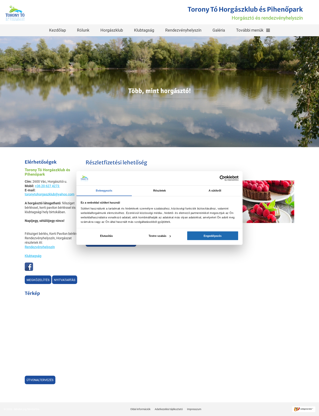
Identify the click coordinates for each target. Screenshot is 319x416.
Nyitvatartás (64, 280)
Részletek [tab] (159, 190)
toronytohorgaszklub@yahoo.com (49, 194)
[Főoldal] (15, 13)
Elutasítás (106, 235)
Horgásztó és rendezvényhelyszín (245, 13)
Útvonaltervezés (40, 380)
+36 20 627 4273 (47, 186)
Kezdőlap (57, 30)
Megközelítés (38, 280)
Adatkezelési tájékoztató (169, 409)
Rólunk (83, 30)
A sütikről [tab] (215, 190)
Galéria (218, 30)
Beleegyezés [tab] (104, 190)
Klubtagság (144, 30)
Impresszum (194, 409)
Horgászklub (111, 30)
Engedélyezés (213, 235)
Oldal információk (140, 409)
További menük (249, 30)
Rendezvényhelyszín (183, 30)
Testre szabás (157, 235)
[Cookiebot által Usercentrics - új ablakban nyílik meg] (222, 178)
